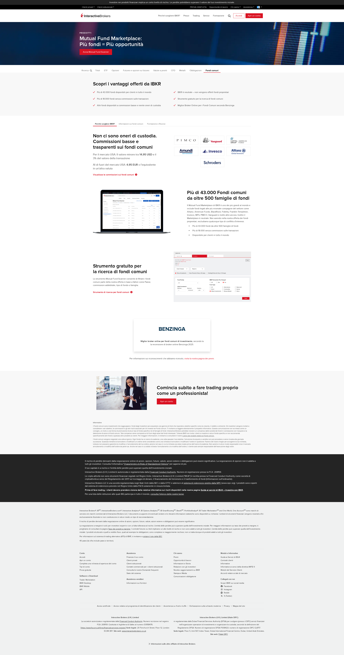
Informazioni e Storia (182, 564)
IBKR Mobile (84, 586)
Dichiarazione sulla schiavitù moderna (205, 606)
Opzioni (115, 70)
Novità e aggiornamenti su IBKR (187, 570)
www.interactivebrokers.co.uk (134, 631)
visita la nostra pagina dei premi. (199, 358)
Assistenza (248, 7)
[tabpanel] (172, 249)
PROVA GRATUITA (198, 7)
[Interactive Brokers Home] (95, 15)
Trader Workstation (87, 580)
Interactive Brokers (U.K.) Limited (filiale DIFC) (219, 617)
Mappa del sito (239, 606)
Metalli (182, 70)
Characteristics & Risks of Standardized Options (146, 464)
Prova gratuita (85, 570)
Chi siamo (235, 7)
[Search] (229, 15)
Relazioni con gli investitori (185, 567)
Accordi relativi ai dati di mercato (234, 573)
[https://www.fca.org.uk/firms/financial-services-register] (103, 628)
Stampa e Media (180, 573)
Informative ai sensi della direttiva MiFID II (238, 567)
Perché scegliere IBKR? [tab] (105, 124)
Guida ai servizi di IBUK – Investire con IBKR (222, 490)
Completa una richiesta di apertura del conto (98, 564)
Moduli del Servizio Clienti (231, 570)
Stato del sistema (134, 573)
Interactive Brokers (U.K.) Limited (125, 617)
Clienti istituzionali (104, 7)
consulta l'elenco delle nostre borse (167, 494)
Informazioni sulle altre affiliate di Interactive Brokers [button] (173, 644)
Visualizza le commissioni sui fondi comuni (113, 174)
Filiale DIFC (223, 634)
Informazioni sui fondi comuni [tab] (131, 124)
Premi (176, 557)
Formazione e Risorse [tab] (156, 124)
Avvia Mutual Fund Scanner (96, 52)
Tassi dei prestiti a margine (119, 529)
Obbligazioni (196, 70)
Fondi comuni (212, 70)
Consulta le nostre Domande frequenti (142, 570)
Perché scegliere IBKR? (169, 15)
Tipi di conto (85, 567)
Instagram (227, 590)
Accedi (239, 15)
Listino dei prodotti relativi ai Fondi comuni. (198, 436)
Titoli (97, 70)
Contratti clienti (227, 560)
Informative (225, 564)
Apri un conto (254, 15)
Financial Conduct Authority (163, 472)
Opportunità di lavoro (218, 7)
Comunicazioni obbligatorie (185, 576)
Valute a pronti (160, 70)
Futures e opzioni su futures (136, 70)
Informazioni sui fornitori (137, 583)
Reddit (226, 593)
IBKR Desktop (85, 583)
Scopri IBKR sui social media (232, 583)
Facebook (227, 586)
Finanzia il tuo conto (135, 557)
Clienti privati (87, 7)
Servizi (206, 15)
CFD (173, 70)
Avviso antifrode (103, 606)
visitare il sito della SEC (152, 536)
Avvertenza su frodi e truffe (175, 606)
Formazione (218, 15)
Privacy (227, 606)
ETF (106, 70)
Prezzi (186, 15)
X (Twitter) (227, 596)
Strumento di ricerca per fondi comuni (111, 292)
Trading (196, 15)
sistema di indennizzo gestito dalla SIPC (202, 483)
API (81, 590)
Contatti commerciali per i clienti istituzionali (145, 567)
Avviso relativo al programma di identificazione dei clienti (137, 606)
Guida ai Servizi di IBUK (230, 557)
